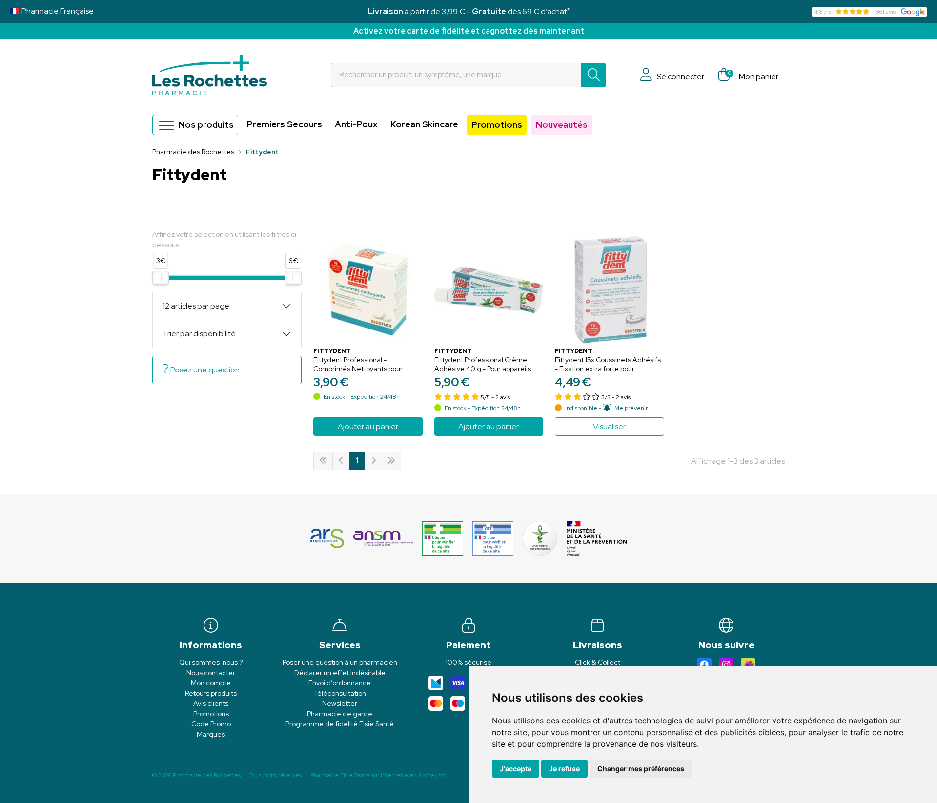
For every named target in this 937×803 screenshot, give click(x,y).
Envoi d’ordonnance (339, 683)
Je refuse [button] (564, 768)
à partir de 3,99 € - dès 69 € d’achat (469, 11)
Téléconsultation (340, 693)
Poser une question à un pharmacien (340, 662)
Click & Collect (597, 662)
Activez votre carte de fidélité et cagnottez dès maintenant (468, 31)
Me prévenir (631, 408)
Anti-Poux (356, 124)
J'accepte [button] (515, 768)
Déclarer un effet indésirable (340, 672)
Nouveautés (562, 124)
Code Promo (211, 724)
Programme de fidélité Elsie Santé (339, 724)
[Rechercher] (593, 75)
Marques (211, 734)
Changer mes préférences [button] (640, 768)
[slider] (160, 278)
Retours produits (211, 693)
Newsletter (339, 703)
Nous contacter (210, 672)
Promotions (496, 124)
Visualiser (609, 426)
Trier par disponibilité (199, 334)
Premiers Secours (284, 124)
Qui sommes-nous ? (211, 662)
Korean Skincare (424, 124)
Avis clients (210, 703)
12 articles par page (196, 306)
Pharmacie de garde (339, 713)
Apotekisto (378, 775)
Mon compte (211, 683)
